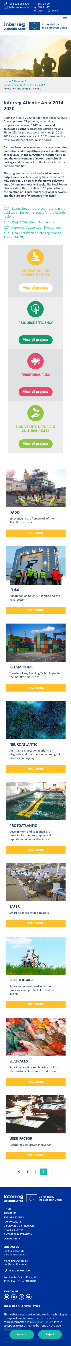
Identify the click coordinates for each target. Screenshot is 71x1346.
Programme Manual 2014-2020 (34, 222)
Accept (21, 1334)
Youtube (29, 1297)
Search (55, 10)
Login (40, 10)
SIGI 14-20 (44, 4)
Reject (50, 1334)
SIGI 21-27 (44, 7)
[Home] (35, 25)
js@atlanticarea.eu (19, 7)
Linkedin (6, 1297)
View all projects (35, 288)
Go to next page (51, 1172)
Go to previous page (19, 1172)
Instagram (21, 1297)
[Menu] (35, 18)
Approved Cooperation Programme (36, 227)
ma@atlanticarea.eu (16, 1264)
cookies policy (44, 1322)
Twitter (14, 1297)
